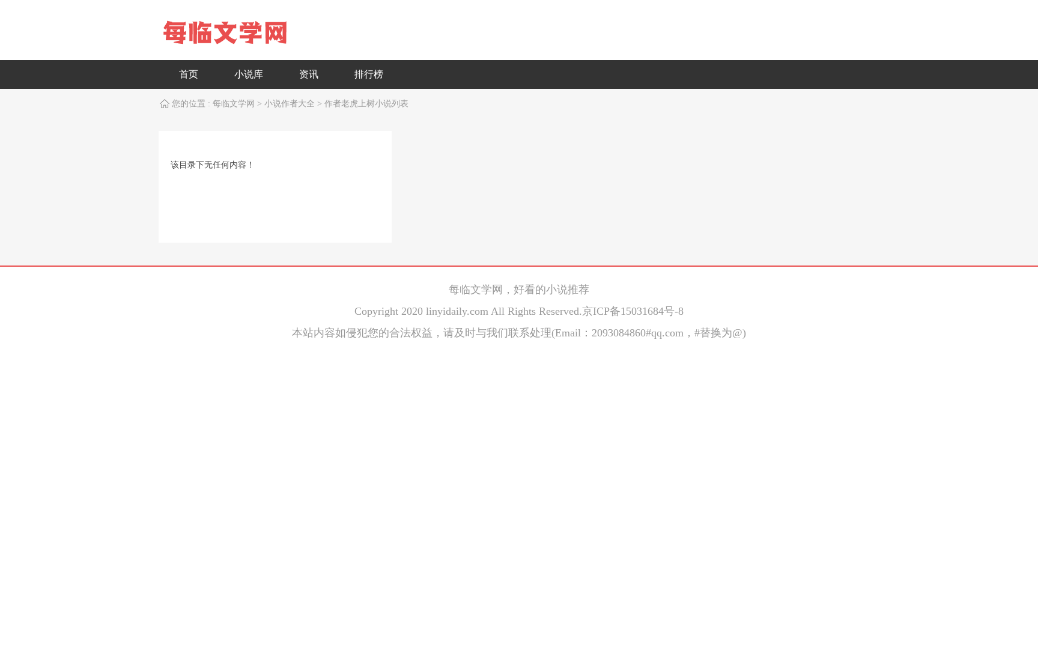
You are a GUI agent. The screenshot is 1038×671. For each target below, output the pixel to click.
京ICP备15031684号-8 (633, 311)
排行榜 (368, 74)
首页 (188, 74)
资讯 (308, 74)
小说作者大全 (289, 103)
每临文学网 (234, 103)
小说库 (248, 74)
